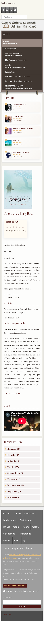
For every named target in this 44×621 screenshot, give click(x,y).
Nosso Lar (16, 140)
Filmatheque (25, 533)
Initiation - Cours (11, 527)
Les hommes (9, 520)
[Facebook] (3, 10)
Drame (15, 294)
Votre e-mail (7, 597)
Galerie (36, 527)
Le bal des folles (18, 116)
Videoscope (9, 533)
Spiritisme (29, 513)
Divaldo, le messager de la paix (23, 128)
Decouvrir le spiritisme (15, 585)
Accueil (6, 513)
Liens (17, 540)
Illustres (7, 540)
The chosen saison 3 (19, 104)
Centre (17, 513)
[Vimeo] (11, 10)
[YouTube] (15, 10)
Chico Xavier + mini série (21, 152)
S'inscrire (22, 606)
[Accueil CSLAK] (19, 25)
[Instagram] (7, 10)
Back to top (7, 614)
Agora (26, 527)
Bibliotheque (26, 520)
